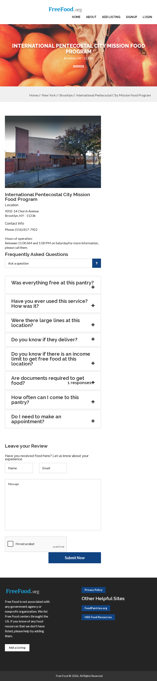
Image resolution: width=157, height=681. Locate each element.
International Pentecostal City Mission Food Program (113, 95)
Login (147, 17)
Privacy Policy (93, 590)
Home (76, 17)
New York (49, 95)
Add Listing (111, 17)
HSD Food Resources (98, 617)
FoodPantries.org (96, 608)
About (91, 17)
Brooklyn (66, 95)
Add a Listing (17, 647)
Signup (131, 17)
